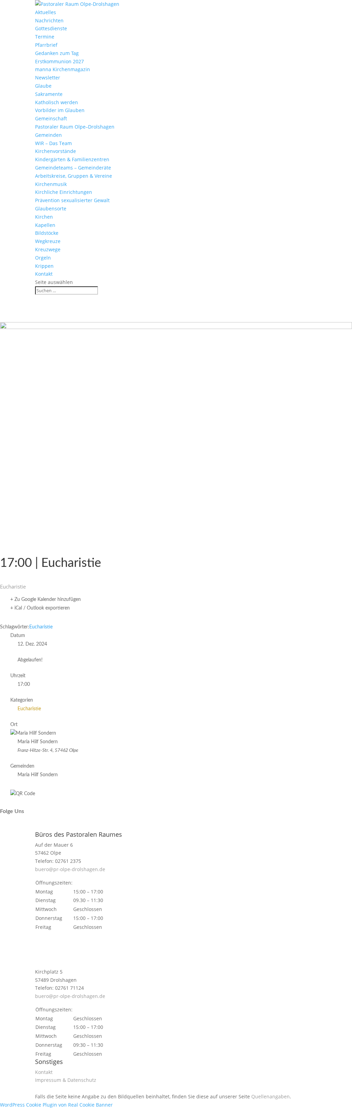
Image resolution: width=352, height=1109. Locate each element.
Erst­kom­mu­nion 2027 (59, 61)
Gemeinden (48, 135)
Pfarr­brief (46, 45)
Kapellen (45, 225)
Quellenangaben (270, 1096)
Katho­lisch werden (56, 102)
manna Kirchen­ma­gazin (62, 69)
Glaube (43, 86)
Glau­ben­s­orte (50, 208)
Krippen (44, 266)
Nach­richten (49, 20)
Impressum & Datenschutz (65, 1080)
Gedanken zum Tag (57, 53)
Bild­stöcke (46, 233)
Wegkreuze (47, 241)
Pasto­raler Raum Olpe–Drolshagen (74, 126)
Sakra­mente (49, 94)
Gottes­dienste (51, 28)
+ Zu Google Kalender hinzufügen (45, 599)
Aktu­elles (45, 12)
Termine (44, 36)
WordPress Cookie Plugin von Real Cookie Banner (56, 1104)
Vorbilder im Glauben (60, 110)
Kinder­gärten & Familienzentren (72, 159)
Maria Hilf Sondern (38, 774)
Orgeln (43, 257)
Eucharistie (41, 627)
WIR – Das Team (53, 143)
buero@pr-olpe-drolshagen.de (70, 869)
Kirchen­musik (51, 184)
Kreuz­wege (47, 249)
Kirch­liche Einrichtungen (63, 192)
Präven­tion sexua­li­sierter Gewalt (72, 200)
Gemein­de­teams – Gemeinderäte (73, 167)
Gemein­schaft (51, 118)
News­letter (47, 77)
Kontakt (44, 274)
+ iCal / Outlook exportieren (40, 608)
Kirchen (44, 216)
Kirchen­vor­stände (55, 151)
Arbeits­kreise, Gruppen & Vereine (73, 176)
